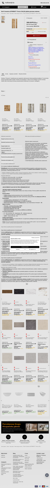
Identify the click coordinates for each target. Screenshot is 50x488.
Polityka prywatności (35, 237)
